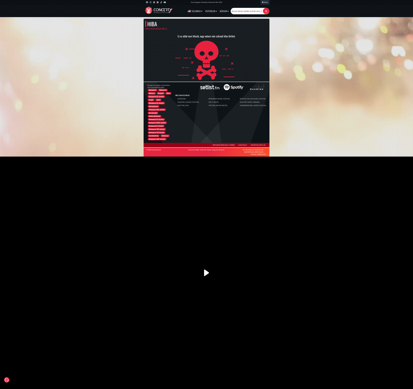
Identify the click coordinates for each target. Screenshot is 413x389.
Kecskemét (153, 113)
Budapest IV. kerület (156, 119)
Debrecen (162, 90)
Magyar (265, 2)
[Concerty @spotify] (157, 2)
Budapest (152, 90)
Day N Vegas (214, 102)
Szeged (160, 93)
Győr (158, 100)
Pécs (168, 93)
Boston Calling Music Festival (253, 99)
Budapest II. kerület (156, 126)
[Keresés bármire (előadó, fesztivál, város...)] (266, 11)
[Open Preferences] (6, 380)
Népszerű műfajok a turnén (224, 145)
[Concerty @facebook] (147, 2)
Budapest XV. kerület (156, 132)
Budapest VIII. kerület (157, 129)
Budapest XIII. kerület (157, 110)
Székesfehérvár (154, 116)
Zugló (151, 100)
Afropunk (181, 99)
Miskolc (152, 93)
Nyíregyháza (153, 106)
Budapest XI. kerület (156, 96)
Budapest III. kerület (156, 103)
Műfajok (223, 11)
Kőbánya (165, 136)
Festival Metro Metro (218, 105)
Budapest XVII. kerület (157, 139)
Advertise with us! (258, 145)
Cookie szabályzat (258, 154)
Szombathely (153, 136)
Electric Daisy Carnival (250, 102)
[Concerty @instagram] (150, 2)
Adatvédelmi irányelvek (253, 152)
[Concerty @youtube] (164, 2)
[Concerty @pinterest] (154, 2)
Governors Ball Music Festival (253, 105)
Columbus (196, 11)
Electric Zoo (183, 105)
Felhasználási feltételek (253, 150)
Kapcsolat (243, 145)
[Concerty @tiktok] (161, 2)
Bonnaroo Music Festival (219, 99)
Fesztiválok (210, 11)
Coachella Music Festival (188, 102)
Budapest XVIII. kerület (157, 123)
